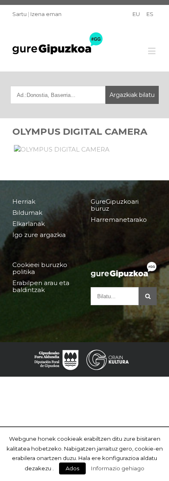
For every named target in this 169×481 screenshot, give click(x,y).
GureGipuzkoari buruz (115, 205)
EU (136, 14)
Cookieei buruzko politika (39, 268)
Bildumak (27, 212)
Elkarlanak (28, 224)
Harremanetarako (119, 219)
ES (149, 14)
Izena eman (46, 14)
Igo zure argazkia (39, 235)
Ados (72, 468)
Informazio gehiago (117, 468)
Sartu (19, 14)
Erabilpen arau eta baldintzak (40, 286)
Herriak (23, 201)
